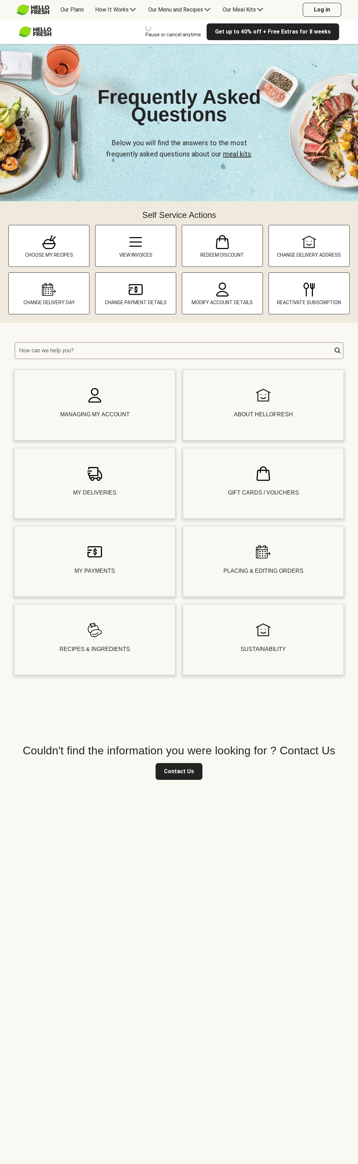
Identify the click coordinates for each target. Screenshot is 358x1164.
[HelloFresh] (33, 10)
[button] (338, 350)
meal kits (237, 154)
